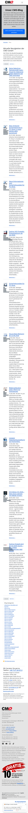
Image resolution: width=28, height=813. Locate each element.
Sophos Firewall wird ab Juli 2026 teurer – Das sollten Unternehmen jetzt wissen (16, 547)
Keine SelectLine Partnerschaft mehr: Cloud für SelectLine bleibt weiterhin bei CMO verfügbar (16, 71)
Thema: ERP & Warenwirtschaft (11, 647)
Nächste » (12, 64)
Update (5, 188)
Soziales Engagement (9, 644)
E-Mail (10, 680)
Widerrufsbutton (6, 395)
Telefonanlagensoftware (7, 500)
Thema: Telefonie (8, 654)
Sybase (5, 446)
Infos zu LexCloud (8, 617)
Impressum (15, 796)
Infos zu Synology (8, 639)
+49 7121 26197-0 (16, 670)
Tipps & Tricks (7, 656)
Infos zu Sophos (8, 637)
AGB (17, 795)
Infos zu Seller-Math (9, 633)
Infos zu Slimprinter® (9, 636)
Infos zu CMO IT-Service (9, 609)
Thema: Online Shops (9, 651)
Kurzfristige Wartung (6, 338)
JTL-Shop (5, 129)
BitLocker (5, 341)
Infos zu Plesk (7, 626)
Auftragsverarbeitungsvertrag (7, 796)
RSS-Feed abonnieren (10, 661)
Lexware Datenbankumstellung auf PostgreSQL (17, 439)
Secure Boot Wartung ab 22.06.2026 (16, 335)
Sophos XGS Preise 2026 (7, 238)
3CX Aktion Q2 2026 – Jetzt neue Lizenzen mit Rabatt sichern (16, 493)
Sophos (5, 236)
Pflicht (4, 396)
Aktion (4, 495)
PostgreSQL (5, 445)
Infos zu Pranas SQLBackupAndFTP (12, 628)
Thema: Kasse (7, 650)
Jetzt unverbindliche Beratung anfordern (14, 31)
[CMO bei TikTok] (13, 744)
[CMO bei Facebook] (3, 744)
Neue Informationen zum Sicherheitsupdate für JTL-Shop (16, 184)
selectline (5, 73)
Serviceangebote (8, 642)
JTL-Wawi (5, 186)
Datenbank (5, 441)
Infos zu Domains (8, 612)
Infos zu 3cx (7, 608)
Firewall (5, 235)
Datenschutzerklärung (8, 810)
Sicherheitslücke (6, 130)
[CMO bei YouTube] (6, 744)
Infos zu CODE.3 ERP (9, 611)
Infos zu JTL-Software (9, 616)
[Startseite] (9, 2)
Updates (5, 290)
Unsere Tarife (7, 658)
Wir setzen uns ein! (21, 796)
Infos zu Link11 (7, 620)
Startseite (5, 42)
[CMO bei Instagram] (10, 744)
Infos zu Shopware (8, 634)
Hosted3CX (5, 499)
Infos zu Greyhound (9, 614)
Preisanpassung (6, 237)
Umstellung (5, 444)
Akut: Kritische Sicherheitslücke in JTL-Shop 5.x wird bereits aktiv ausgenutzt (15, 129)
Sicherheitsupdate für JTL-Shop (16, 284)
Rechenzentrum (8, 640)
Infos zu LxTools (8, 622)
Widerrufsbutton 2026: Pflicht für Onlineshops (15, 389)
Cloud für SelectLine (6, 74)
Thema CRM (7, 645)
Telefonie (5, 501)
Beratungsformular (8, 691)
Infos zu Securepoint (9, 630)
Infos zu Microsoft (8, 625)
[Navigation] (22, 2)
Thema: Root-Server (9, 653)
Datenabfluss (5, 134)
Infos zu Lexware (8, 619)
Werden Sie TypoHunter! (10, 794)
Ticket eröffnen (13, 730)
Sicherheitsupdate (6, 189)
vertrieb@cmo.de (13, 687)
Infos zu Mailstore (8, 623)
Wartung (5, 337)
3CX (4, 496)
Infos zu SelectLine (8, 631)
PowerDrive (20, 783)
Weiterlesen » (12, 119)
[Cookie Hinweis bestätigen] (25, 804)
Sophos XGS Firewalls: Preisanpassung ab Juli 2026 (16, 233)
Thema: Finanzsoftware (9, 648)
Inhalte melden (4, 795)
